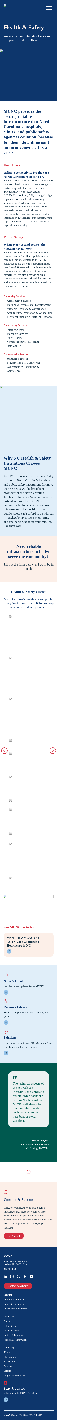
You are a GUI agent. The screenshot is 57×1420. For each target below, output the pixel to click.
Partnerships (10, 1361)
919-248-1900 (10, 1269)
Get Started (14, 1236)
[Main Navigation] (49, 8)
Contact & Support (18, 1286)
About (7, 1352)
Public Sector (10, 1326)
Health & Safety (11, 1330)
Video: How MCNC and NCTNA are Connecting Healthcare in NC (23, 941)
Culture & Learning (13, 1335)
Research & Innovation (15, 1339)
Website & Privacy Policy (30, 1415)
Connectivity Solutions (15, 1304)
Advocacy (9, 1366)
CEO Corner (10, 1357)
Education (9, 1321)
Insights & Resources (14, 1375)
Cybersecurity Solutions (15, 1308)
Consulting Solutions (14, 1299)
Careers (7, 1370)
